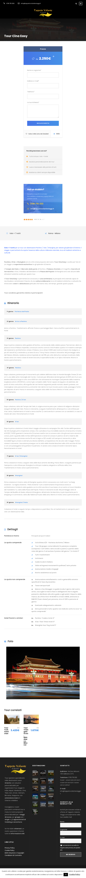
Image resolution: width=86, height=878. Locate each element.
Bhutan (43, 773)
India (35, 789)
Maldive (35, 796)
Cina (43, 781)
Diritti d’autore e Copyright (14, 853)
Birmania (50, 773)
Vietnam (35, 812)
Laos (50, 789)
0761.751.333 (10, 3)
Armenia (35, 773)
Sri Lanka (35, 804)
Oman (51, 796)
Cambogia (35, 781)
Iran (43, 789)
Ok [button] (66, 875)
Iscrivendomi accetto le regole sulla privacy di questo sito (70, 847)
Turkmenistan (43, 804)
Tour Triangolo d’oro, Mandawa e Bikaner (26, 736)
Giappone (51, 781)
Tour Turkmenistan (6, 731)
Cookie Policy (9, 850)
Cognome (63, 830)
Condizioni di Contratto (13, 855)
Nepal (43, 796)
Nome (62, 822)
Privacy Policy (10, 848)
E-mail (62, 837)
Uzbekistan (51, 804)
